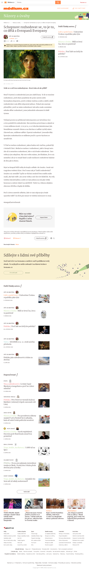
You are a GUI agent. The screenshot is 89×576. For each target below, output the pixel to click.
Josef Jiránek (8, 476)
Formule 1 (33, 542)
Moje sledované (62, 8)
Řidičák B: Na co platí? (78, 540)
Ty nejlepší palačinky (50, 533)
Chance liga (34, 533)
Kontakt (44, 563)
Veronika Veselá (9, 396)
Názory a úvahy (64, 41)
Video (6, 342)
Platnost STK (76, 545)
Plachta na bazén (27, 551)
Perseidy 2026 (45, 549)
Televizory (62, 554)
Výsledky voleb (7, 538)
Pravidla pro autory (64, 563)
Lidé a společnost (65, 32)
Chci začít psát (80, 8)
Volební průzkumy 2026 (10, 536)
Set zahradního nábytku (59, 551)
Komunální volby (8, 545)
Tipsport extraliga (35, 538)
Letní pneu (49, 554)
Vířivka (75, 551)
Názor (17, 244)
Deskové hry (56, 554)
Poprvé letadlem (63, 536)
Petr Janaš (11, 428)
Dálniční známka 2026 (78, 536)
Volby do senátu (8, 542)
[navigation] (2, 2)
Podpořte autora (46, 37)
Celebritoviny (9, 460)
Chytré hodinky (70, 554)
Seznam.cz (83, 2)
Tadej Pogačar (21, 540)
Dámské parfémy (40, 554)
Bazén (20, 551)
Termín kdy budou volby (10, 540)
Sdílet (13, 41)
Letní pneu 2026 (77, 533)
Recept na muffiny (50, 536)
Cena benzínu (53, 549)
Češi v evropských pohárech (65, 549)
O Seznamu (18, 563)
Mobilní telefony (21, 554)
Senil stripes (8, 444)
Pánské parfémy (79, 554)
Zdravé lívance (48, 538)
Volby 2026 (6, 533)
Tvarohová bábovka (50, 540)
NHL (32, 545)
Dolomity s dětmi (63, 545)
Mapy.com (28, 549)
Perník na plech (49, 545)
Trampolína (36, 551)
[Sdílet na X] (54, 238)
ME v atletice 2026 (36, 540)
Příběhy (7, 463)
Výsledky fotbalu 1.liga (36, 536)
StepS (5, 381)
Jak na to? (27, 272)
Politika (61, 51)
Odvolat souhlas (76, 563)
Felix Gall (19, 542)
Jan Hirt (19, 538)
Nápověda (38, 563)
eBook (7, 41)
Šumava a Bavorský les (64, 538)
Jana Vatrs (7, 412)
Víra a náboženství (11, 384)
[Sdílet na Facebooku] (51, 238)
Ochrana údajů (52, 563)
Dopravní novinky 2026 (78, 538)
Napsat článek (43, 217)
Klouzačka (49, 551)
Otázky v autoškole (77, 542)
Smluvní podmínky (28, 563)
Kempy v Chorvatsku (64, 533)
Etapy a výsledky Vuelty (23, 536)
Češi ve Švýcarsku (63, 540)
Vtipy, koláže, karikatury (14, 447)
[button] (29, 64)
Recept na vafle (49, 542)
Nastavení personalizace (44, 565)
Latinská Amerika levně (65, 542)
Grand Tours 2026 (22, 545)
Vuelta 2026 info (21, 533)
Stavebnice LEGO (30, 554)
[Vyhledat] (58, 2)
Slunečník (42, 551)
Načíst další (27, 491)
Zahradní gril (69, 551)
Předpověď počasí (36, 549)
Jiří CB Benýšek (14, 36)
